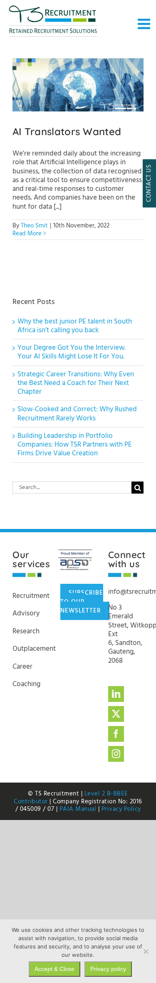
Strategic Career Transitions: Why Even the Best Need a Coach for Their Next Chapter (75, 383)
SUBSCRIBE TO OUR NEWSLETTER (81, 602)
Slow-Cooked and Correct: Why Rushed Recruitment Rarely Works (77, 414)
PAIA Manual (78, 809)
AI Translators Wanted (78, 85)
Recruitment (31, 596)
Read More (27, 234)
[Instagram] (116, 754)
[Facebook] (116, 734)
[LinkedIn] (116, 694)
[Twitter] (116, 714)
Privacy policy (108, 969)
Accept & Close (54, 969)
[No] (145, 951)
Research (26, 631)
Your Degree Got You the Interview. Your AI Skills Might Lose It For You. (71, 352)
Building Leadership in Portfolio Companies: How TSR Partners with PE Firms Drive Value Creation (74, 444)
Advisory (26, 613)
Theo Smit (34, 226)
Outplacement (34, 649)
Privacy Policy (121, 809)
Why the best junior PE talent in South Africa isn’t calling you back (74, 326)
